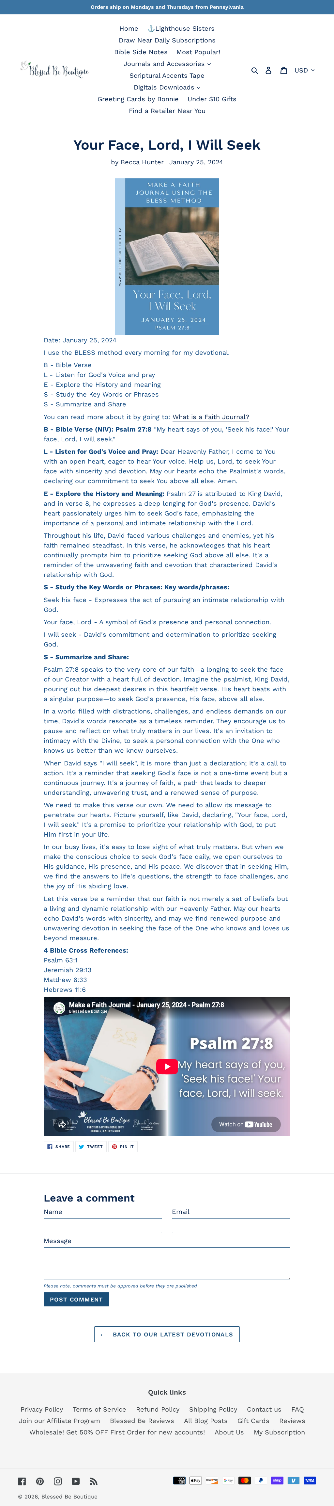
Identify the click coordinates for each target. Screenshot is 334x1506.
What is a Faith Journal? (211, 417)
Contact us (264, 1409)
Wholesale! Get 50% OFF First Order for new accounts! (117, 1432)
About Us (229, 1432)
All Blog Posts (206, 1421)
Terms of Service (99, 1409)
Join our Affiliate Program (59, 1421)
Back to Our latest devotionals (172, 1334)
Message (57, 1241)
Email (181, 1212)
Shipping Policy (213, 1409)
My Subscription (279, 1432)
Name (53, 1212)
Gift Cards (253, 1421)
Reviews (292, 1421)
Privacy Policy (42, 1409)
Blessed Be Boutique (69, 1496)
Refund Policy (157, 1409)
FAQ (297, 1409)
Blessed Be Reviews (142, 1421)
